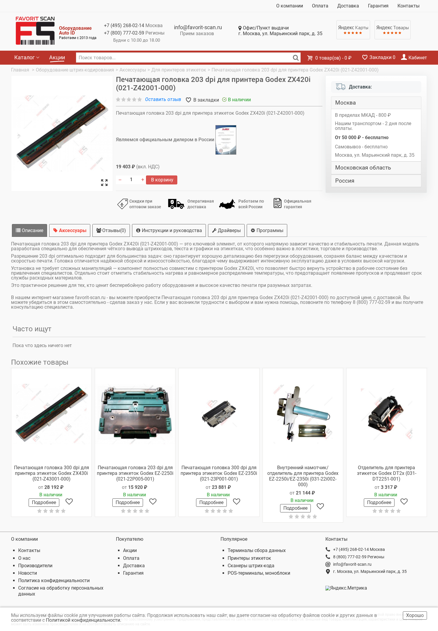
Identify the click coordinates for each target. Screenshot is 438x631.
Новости (27, 573)
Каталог (24, 57)
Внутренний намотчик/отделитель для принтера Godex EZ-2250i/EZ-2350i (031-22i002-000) (302, 476)
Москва (345, 103)
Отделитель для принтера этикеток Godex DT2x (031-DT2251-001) (386, 473)
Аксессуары (72, 230)
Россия (344, 181)
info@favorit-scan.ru (198, 27)
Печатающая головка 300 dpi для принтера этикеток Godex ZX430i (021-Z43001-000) (51, 473)
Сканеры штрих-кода (251, 565)
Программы (269, 230)
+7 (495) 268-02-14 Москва (359, 549)
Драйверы (229, 230)
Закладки (381, 57)
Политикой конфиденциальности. (84, 620)
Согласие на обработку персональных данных (60, 590)
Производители (35, 565)
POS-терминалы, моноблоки (259, 573)
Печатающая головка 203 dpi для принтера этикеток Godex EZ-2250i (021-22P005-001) (135, 473)
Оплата (320, 6)
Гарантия (378, 6)
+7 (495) (124, 25)
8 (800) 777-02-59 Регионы (358, 556)
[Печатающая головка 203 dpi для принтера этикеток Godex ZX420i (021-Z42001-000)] (62, 134)
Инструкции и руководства (171, 230)
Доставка (348, 6)
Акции (57, 57)
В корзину (161, 180)
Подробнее (44, 502)
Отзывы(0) (113, 230)
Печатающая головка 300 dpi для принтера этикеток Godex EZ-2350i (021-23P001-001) (219, 473)
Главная (20, 70)
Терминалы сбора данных (257, 550)
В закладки (205, 100)
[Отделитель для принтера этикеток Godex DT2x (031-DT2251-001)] (387, 414)
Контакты (408, 6)
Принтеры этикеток (249, 558)
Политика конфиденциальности (54, 580)
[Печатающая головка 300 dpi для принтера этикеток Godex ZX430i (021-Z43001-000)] (51, 414)
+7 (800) (124, 33)
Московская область (363, 167)
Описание (32, 230)
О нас (24, 558)
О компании (289, 6)
